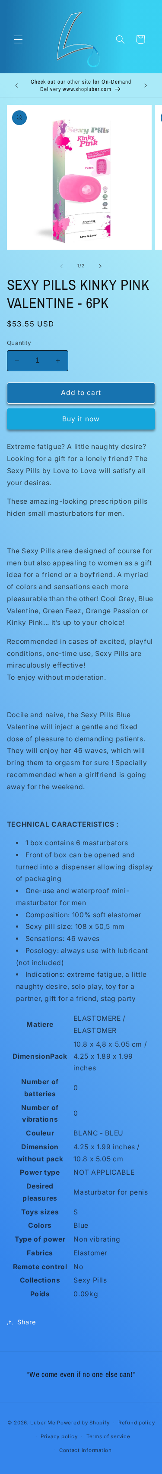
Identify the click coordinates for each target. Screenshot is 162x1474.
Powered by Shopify (83, 1423)
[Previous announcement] (16, 85)
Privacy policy (59, 1436)
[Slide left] (61, 266)
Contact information (85, 1450)
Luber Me (42, 1423)
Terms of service (108, 1436)
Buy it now (81, 419)
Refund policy (136, 1423)
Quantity (19, 342)
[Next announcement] (145, 85)
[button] (18, 39)
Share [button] (26, 1322)
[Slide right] (100, 266)
